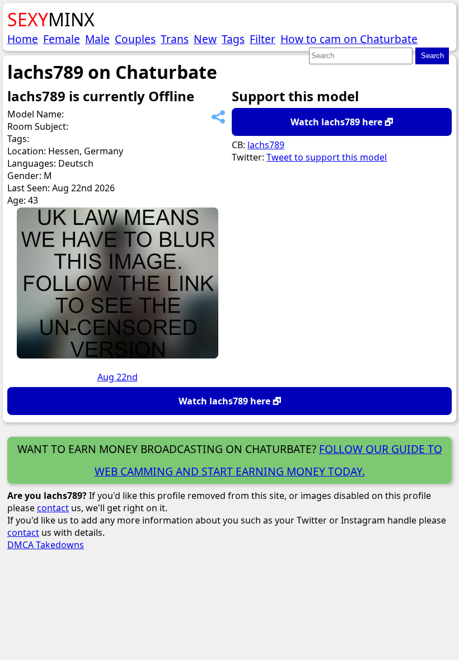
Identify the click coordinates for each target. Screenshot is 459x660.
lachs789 (265, 145)
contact (53, 508)
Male (97, 38)
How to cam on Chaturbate (349, 38)
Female (61, 38)
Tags (233, 38)
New (205, 38)
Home (22, 38)
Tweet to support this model (326, 157)
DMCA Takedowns (45, 545)
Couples (135, 38)
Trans (175, 38)
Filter (262, 38)
